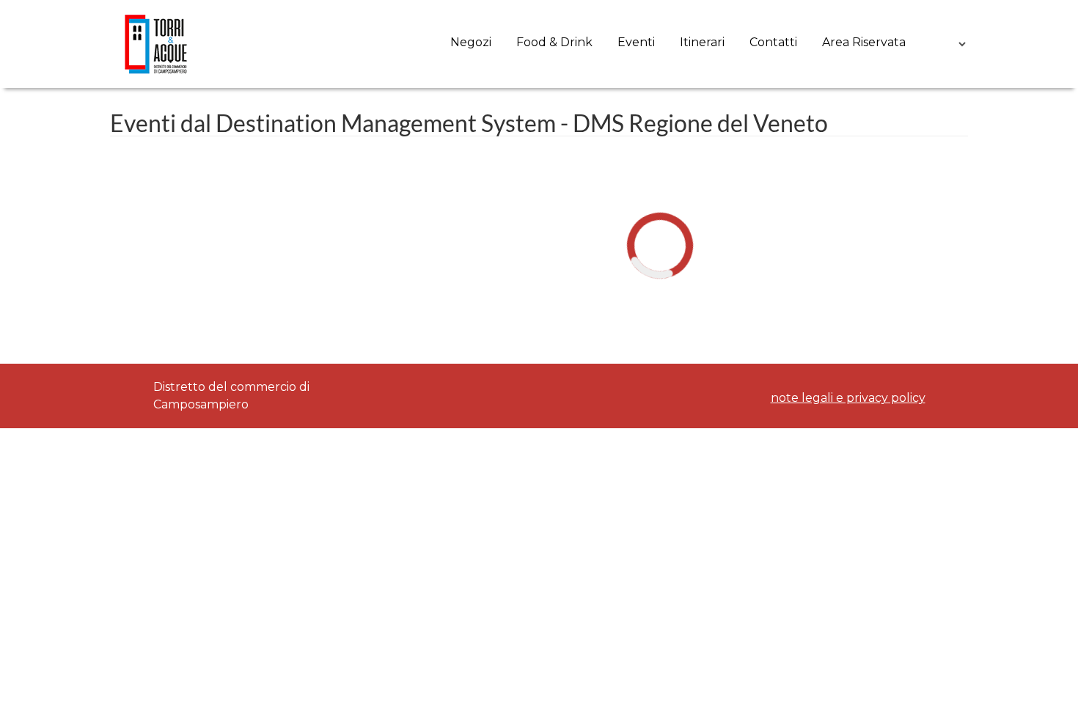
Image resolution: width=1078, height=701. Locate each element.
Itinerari (702, 42)
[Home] (156, 44)
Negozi (470, 42)
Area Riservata (864, 42)
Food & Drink (554, 42)
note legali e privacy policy (848, 398)
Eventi (636, 42)
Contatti (773, 42)
